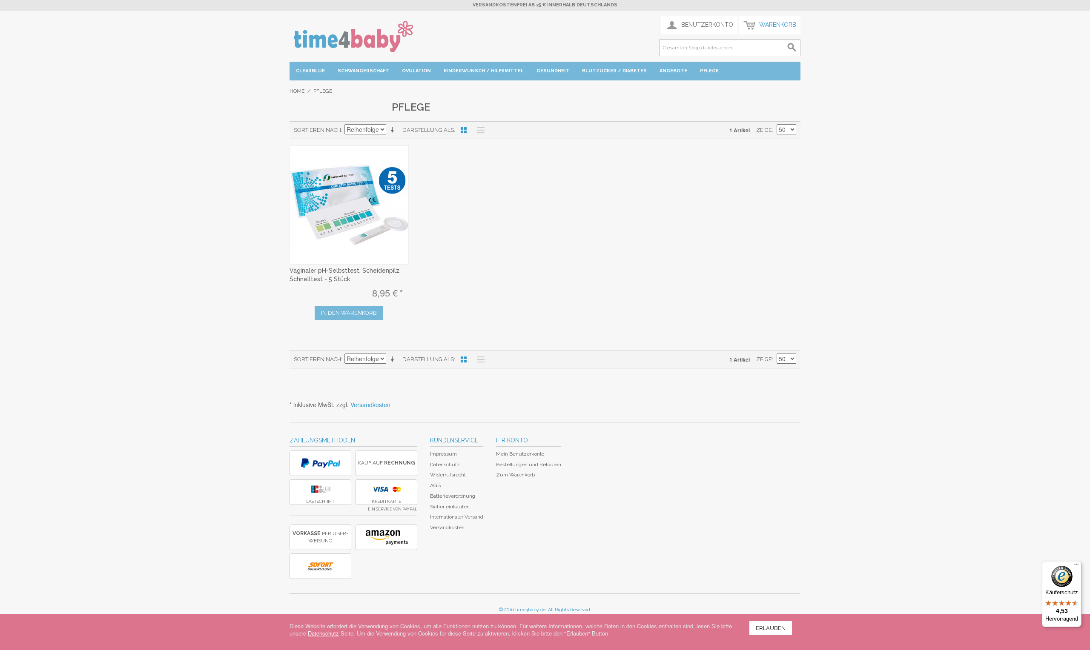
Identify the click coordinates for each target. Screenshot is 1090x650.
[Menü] (1076, 566)
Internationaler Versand (456, 517)
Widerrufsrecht (448, 475)
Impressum (443, 454)
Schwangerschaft (363, 71)
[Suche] (791, 47)
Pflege (709, 71)
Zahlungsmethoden (322, 440)
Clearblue (310, 71)
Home (297, 91)
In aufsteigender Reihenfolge (393, 130)
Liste (478, 130)
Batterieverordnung (452, 496)
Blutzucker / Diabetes (614, 71)
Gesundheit (552, 71)
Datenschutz (445, 465)
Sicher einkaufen (450, 507)
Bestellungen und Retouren (528, 465)
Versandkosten (370, 404)
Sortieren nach (317, 130)
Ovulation (416, 71)
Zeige (764, 130)
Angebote (673, 71)
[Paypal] (320, 463)
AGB (435, 485)
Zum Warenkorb (515, 475)
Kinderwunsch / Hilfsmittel (484, 71)
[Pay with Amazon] (386, 537)
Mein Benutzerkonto (520, 454)
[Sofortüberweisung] (320, 566)
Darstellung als (428, 130)
